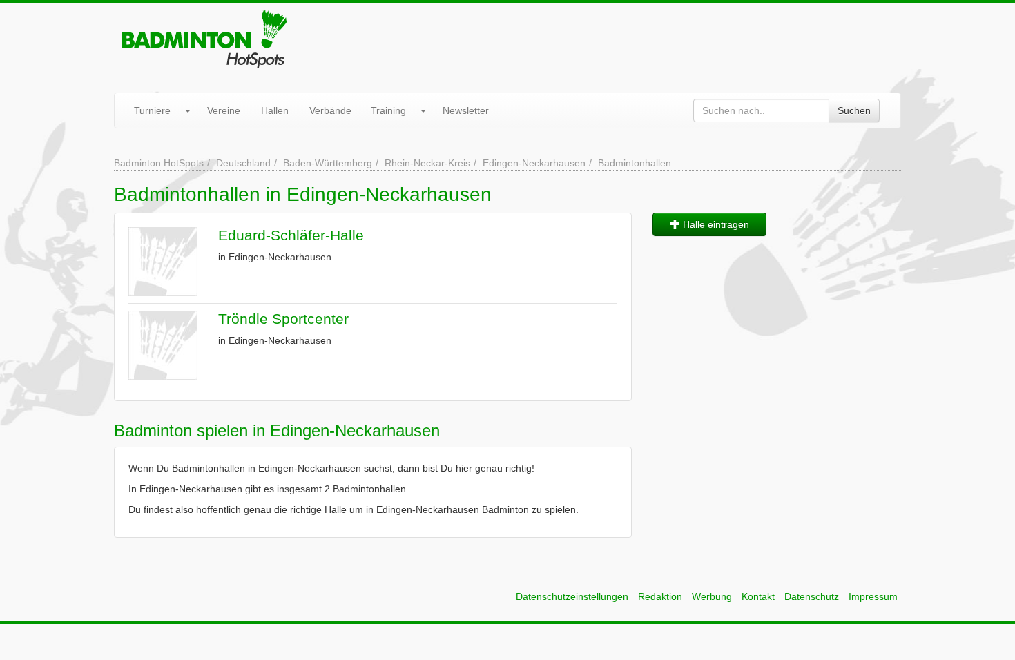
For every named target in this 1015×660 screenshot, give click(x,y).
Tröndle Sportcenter (283, 319)
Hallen (275, 110)
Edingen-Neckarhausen (534, 162)
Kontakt (758, 596)
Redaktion (660, 596)
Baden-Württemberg (327, 162)
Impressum (873, 596)
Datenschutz (811, 596)
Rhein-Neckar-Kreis (427, 162)
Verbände (330, 110)
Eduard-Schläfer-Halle (291, 235)
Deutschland (243, 162)
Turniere (152, 110)
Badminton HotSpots (159, 162)
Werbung (712, 596)
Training (388, 110)
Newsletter (466, 110)
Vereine (223, 110)
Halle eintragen (714, 224)
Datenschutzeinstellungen (572, 596)
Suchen (854, 110)
